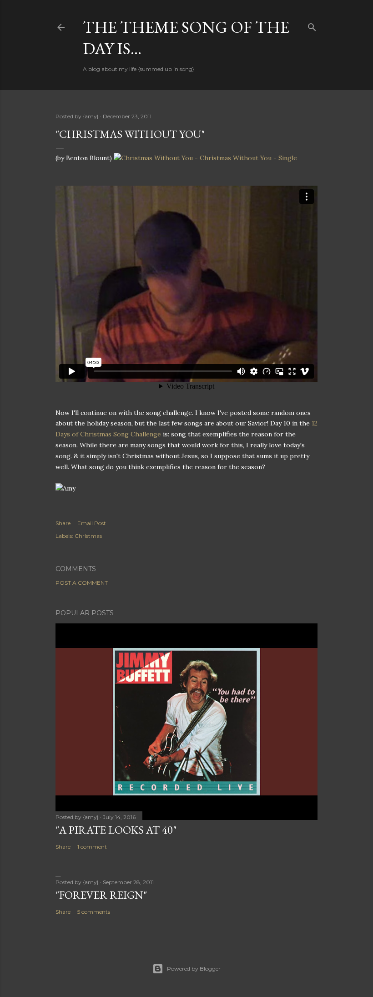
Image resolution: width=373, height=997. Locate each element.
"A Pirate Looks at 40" (115, 830)
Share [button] (63, 523)
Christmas (88, 535)
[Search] (312, 25)
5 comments (93, 911)
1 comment (92, 846)
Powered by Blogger (194, 968)
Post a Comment (81, 582)
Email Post (91, 523)
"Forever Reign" (101, 895)
